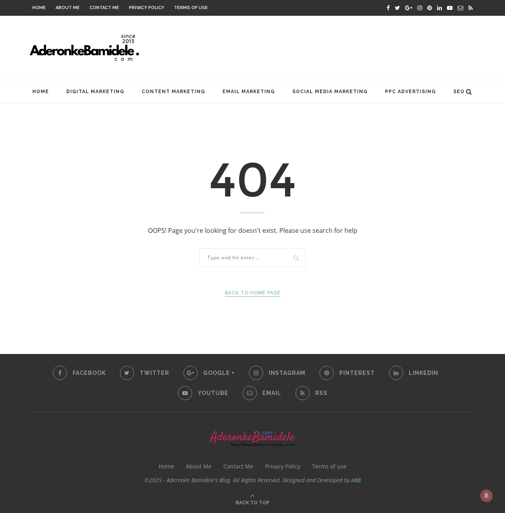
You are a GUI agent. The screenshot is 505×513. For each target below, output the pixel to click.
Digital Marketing (95, 91)
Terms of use (191, 7)
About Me (68, 7)
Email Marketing (249, 91)
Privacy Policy (146, 7)
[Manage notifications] (486, 495)
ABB (356, 480)
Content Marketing (173, 91)
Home (39, 7)
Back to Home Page (253, 293)
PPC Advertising (410, 91)
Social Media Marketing (330, 91)
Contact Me (104, 7)
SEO (459, 91)
